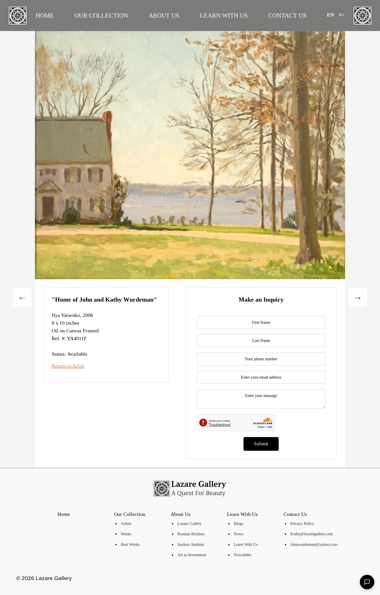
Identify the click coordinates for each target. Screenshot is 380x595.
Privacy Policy (302, 523)
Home (45, 15)
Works (126, 534)
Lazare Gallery (189, 523)
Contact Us (287, 15)
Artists (126, 523)
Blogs (238, 523)
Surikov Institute (190, 544)
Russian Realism (190, 534)
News (238, 534)
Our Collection (101, 15)
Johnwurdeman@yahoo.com (313, 544)
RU (341, 15)
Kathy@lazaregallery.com (311, 534)
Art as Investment (191, 555)
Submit (261, 443)
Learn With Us (224, 15)
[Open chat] (367, 582)
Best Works (130, 544)
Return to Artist (68, 366)
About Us (164, 15)
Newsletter (242, 555)
